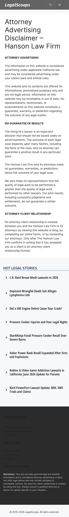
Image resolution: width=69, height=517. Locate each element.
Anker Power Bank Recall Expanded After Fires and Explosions (38, 355)
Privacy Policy (12, 451)
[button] (50, 5)
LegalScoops (17, 5)
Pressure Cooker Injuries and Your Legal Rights (38, 322)
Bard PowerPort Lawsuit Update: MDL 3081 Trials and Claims (36, 390)
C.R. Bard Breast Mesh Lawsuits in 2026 (34, 277)
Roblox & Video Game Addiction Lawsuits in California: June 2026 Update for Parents (37, 372)
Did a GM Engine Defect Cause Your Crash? (36, 308)
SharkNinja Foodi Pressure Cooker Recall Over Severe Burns (38, 337)
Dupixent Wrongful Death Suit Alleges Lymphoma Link (33, 293)
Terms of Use (11, 454)
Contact (8, 458)
